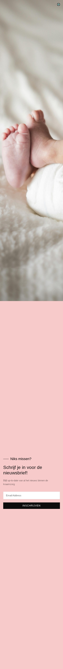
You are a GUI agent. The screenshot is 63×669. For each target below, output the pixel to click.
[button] (58, 4)
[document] (31, 334)
